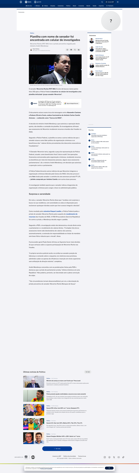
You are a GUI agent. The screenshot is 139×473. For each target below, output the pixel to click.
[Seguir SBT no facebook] (109, 457)
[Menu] (117, 2)
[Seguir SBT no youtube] (118, 457)
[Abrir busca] (102, 2)
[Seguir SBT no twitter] (114, 457)
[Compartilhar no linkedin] (78, 50)
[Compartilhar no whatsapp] (67, 50)
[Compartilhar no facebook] (71, 50)
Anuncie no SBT (56, 456)
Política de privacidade (69, 456)
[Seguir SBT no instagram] (105, 457)
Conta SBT (111, 2)
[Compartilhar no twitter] (75, 50)
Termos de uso (82, 456)
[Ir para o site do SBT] (33, 457)
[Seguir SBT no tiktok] (123, 457)
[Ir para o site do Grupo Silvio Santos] (22, 457)
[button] (57, 382)
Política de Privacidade (46, 468)
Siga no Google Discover (72, 103)
